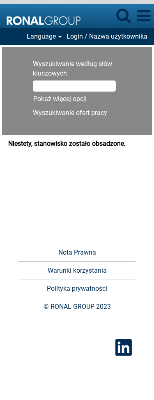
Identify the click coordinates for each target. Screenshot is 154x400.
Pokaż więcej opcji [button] (60, 99)
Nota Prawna (77, 252)
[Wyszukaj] (123, 15)
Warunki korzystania (77, 270)
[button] (143, 16)
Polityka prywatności (77, 288)
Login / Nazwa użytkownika (107, 36)
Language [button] (42, 36)
